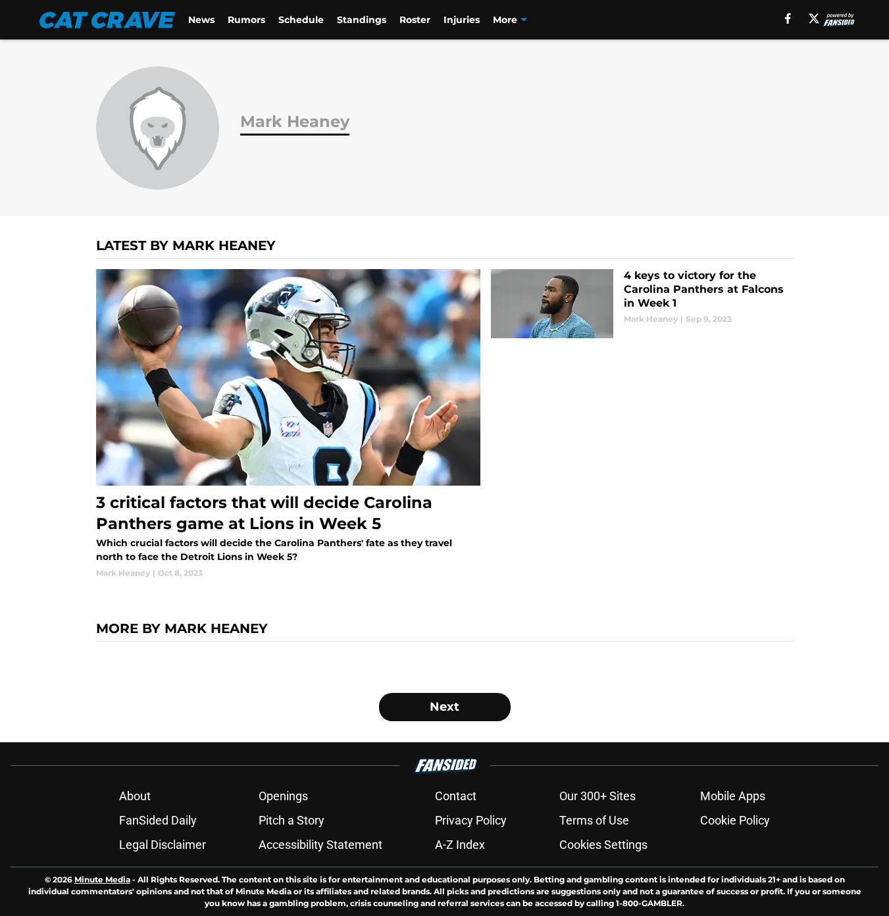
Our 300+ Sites (597, 796)
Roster (414, 20)
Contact (455, 796)
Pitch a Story (291, 820)
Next (444, 707)
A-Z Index (460, 845)
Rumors (246, 20)
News (201, 20)
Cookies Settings (603, 845)
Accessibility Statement (320, 845)
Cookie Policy (735, 820)
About (135, 796)
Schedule (301, 20)
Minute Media (102, 879)
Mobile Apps (732, 796)
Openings (283, 796)
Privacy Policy (471, 820)
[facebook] (788, 18)
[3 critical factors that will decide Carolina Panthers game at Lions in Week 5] (288, 424)
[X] (814, 18)
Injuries (462, 20)
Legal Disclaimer (162, 845)
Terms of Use (594, 820)
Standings (361, 20)
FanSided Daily (158, 820)
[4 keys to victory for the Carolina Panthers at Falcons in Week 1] (642, 303)
